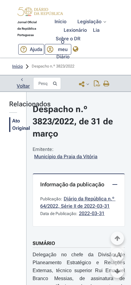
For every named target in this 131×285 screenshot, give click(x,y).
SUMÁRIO (44, 243)
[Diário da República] (40, 13)
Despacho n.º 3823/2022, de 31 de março (74, 121)
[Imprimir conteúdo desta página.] (106, 84)
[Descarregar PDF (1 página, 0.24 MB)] (97, 84)
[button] (40, 12)
